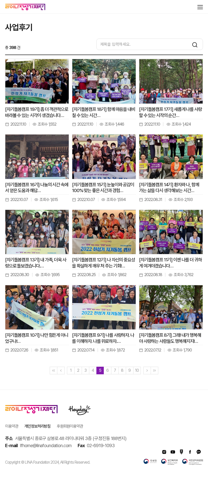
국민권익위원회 (192, 462)
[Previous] (60, 370)
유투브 (173, 452)
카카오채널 (199, 452)
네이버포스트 (181, 452)
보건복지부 (169, 462)
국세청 (150, 462)
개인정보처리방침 (37, 426)
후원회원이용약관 (70, 426)
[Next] (147, 370)
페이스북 (190, 452)
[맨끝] (154, 370)
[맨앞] (53, 370)
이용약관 (11, 426)
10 (137, 370)
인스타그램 (164, 452)
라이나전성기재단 (25, 7)
